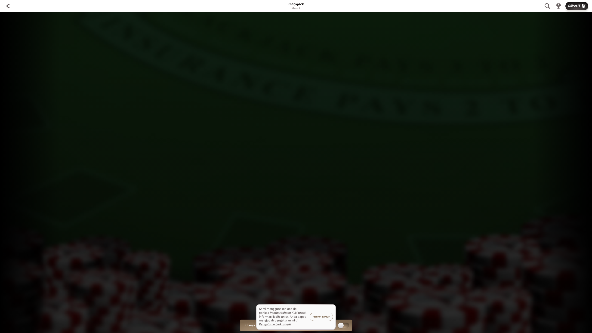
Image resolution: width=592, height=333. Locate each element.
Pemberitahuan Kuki (283, 313)
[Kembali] (8, 6)
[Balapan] (558, 6)
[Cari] (547, 6)
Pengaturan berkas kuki (275, 324)
